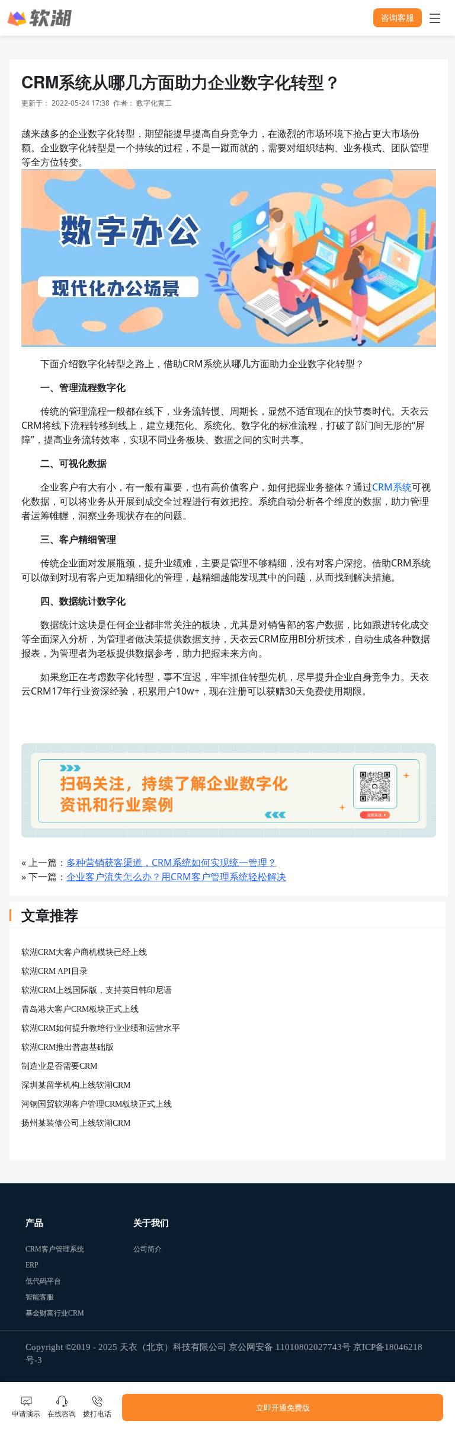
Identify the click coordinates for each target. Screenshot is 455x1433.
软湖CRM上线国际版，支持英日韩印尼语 (96, 990)
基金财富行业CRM (32, 1313)
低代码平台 (32, 1281)
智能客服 (32, 1297)
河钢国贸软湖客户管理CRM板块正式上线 (96, 1104)
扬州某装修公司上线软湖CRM (75, 1123)
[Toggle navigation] (435, 17)
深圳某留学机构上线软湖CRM (75, 1085)
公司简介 (140, 1249)
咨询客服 (397, 17)
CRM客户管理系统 (32, 1249)
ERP (32, 1265)
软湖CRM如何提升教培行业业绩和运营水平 (100, 1028)
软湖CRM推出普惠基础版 (67, 1047)
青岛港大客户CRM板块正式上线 (80, 1009)
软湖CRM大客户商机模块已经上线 (84, 952)
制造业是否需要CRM (59, 1066)
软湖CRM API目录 (54, 971)
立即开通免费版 (283, 1407)
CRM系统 (392, 486)
